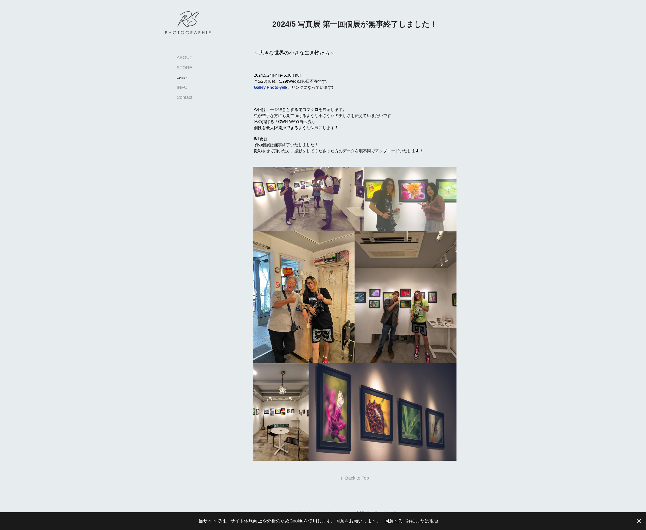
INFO (182, 87)
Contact (184, 97)
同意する (394, 520)
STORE (184, 67)
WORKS (182, 78)
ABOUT (184, 57)
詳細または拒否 (422, 520)
